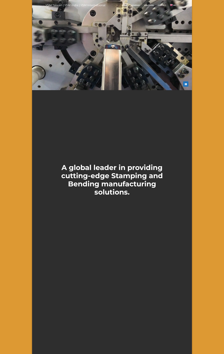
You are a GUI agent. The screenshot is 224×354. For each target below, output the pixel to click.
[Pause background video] (185, 84)
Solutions (149, 5)
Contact (162, 5)
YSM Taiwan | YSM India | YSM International (75, 5)
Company (135, 5)
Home (124, 5)
